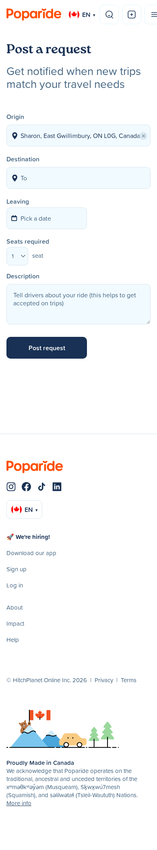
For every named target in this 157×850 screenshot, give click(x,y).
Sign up (16, 569)
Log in (14, 585)
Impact (15, 623)
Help (12, 639)
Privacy (104, 680)
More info (18, 803)
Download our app (31, 553)
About (14, 607)
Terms (128, 680)
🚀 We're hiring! (28, 537)
